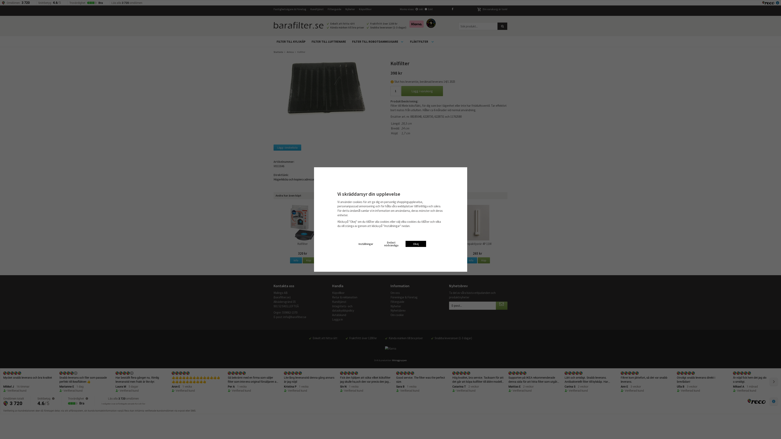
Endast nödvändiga (391, 244)
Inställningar (366, 244)
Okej (416, 244)
